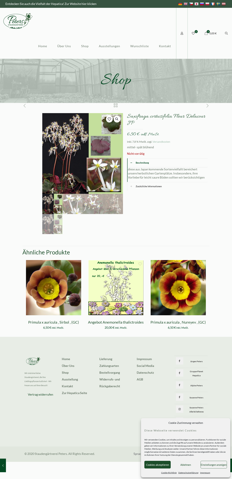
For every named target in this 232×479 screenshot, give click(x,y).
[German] (180, 4)
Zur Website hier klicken (80, 4)
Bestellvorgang (109, 372)
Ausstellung (70, 379)
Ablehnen (185, 464)
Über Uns (68, 366)
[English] (186, 4)
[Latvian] (224, 4)
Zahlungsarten (109, 366)
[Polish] (207, 4)
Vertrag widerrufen (40, 394)
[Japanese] (196, 4)
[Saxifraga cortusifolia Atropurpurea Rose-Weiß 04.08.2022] (3, 465)
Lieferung (105, 359)
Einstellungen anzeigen (214, 464)
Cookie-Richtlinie (169, 472)
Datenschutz (145, 372)
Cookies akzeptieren (157, 464)
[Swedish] (218, 4)
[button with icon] (179, 361)
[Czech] (191, 4)
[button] (117, 119)
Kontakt (67, 386)
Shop (65, 372)
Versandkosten (161, 141)
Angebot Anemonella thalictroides (116, 322)
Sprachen (139, 454)
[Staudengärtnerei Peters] (18, 20)
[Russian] (202, 4)
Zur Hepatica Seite (74, 393)
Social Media (145, 366)
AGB (140, 379)
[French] (213, 4)
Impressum (205, 472)
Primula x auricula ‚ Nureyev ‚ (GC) (178, 322)
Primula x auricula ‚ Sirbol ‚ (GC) (53, 322)
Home (66, 359)
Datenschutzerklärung (188, 472)
